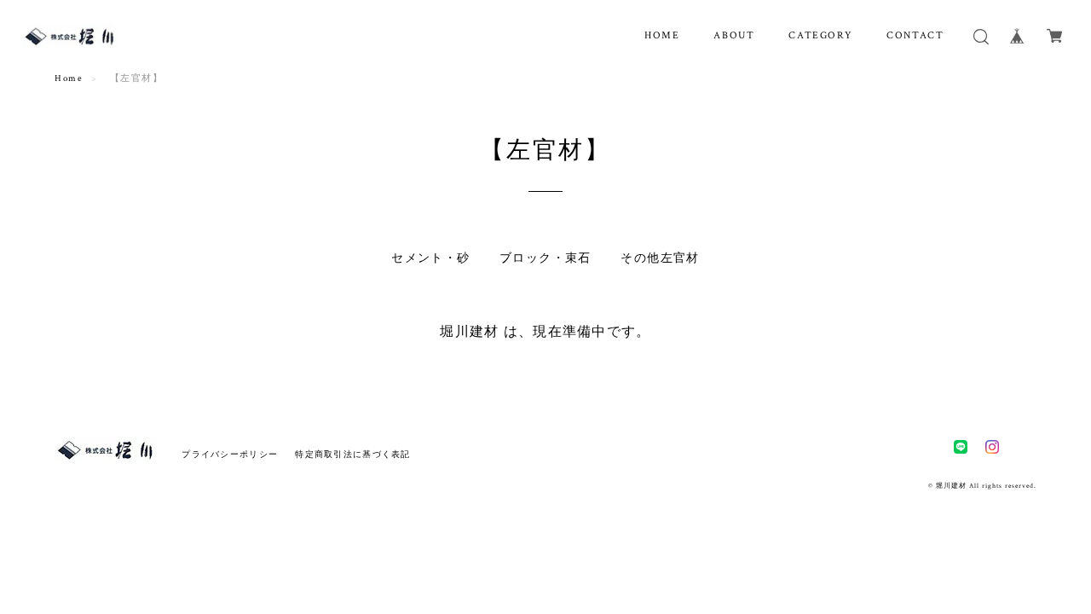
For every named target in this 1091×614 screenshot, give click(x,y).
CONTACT (915, 35)
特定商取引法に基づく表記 (352, 454)
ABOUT (733, 35)
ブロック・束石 (545, 258)
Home (69, 78)
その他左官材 (660, 258)
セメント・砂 (430, 258)
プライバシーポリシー (230, 454)
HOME (661, 35)
